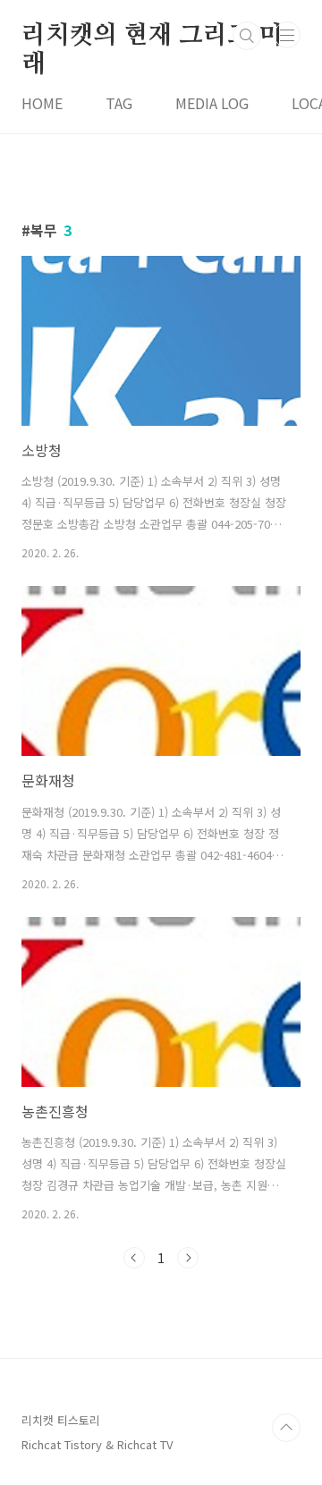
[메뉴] (287, 34)
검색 (246, 35)
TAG (119, 103)
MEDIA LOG (212, 103)
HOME (42, 103)
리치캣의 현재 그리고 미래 (151, 36)
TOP (286, 1427)
